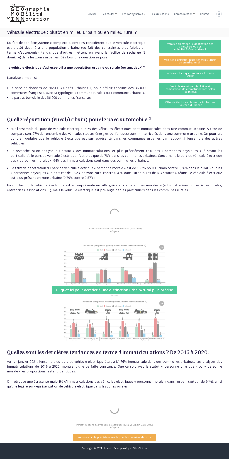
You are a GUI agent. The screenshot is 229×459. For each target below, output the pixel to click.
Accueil (92, 14)
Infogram (115, 231)
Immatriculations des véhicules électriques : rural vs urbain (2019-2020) (114, 424)
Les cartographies (132, 14)
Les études (108, 14)
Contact (204, 14)
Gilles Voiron (140, 448)
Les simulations (160, 14)
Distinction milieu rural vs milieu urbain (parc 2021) (115, 228)
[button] (190, 46)
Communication (183, 14)
